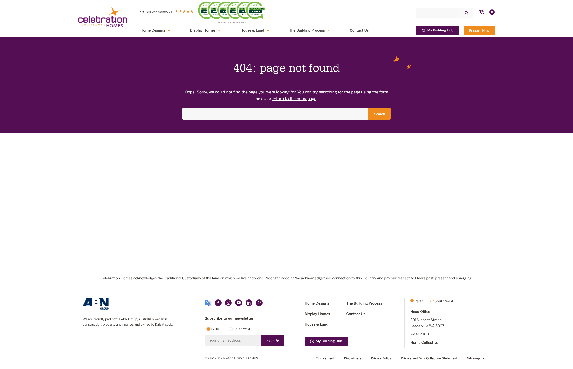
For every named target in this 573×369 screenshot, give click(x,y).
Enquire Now (479, 30)
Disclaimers (352, 358)
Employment (325, 358)
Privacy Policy (381, 358)
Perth (215, 329)
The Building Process (307, 30)
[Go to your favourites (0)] (492, 12)
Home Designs (153, 30)
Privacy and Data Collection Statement (429, 358)
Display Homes (203, 30)
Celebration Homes (230, 358)
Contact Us (359, 30)
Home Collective (424, 342)
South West (242, 329)
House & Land (252, 30)
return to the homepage (294, 99)
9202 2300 (419, 334)
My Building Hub (440, 30)
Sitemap (474, 358)
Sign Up (272, 340)
